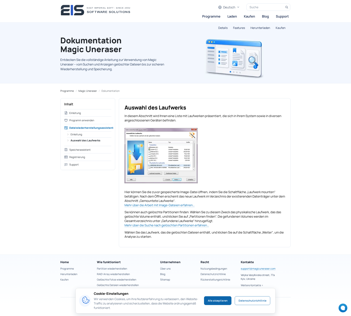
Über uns (165, 268)
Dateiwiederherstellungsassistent (90, 127)
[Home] (97, 10)
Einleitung (75, 113)
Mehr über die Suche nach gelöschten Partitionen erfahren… (166, 225)
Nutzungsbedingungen (214, 268)
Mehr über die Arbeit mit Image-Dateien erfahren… (159, 205)
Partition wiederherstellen (112, 268)
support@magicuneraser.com (258, 268)
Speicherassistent (80, 149)
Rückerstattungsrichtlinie (215, 279)
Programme (211, 16)
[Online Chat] (342, 309)
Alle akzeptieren (218, 300)
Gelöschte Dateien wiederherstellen (118, 285)
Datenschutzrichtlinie (213, 274)
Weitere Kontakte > (252, 285)
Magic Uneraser (87, 91)
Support (282, 16)
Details (223, 28)
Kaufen (249, 16)
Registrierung (77, 157)
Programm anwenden (81, 120)
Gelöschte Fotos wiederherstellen (116, 279)
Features (239, 28)
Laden (232, 16)
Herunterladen (260, 28)
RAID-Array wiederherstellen (113, 274)
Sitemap (165, 279)
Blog (265, 16)
